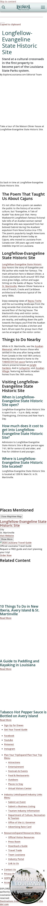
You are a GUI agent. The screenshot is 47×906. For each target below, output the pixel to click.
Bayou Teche (34, 300)
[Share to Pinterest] (19, 15)
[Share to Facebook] (2, 15)
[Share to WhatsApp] (13, 15)
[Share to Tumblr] (30, 15)
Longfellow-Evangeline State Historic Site (23, 523)
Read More (5, 618)
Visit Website (7, 535)
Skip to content (8, 1)
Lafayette (24, 368)
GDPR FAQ (9, 878)
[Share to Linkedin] (24, 15)
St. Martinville (9, 286)
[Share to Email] (40, 15)
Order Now (6, 555)
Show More (7, 539)
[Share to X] (8, 15)
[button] (23, 23)
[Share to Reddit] (35, 15)
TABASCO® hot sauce (13, 361)
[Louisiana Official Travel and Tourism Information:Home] (23, 8)
